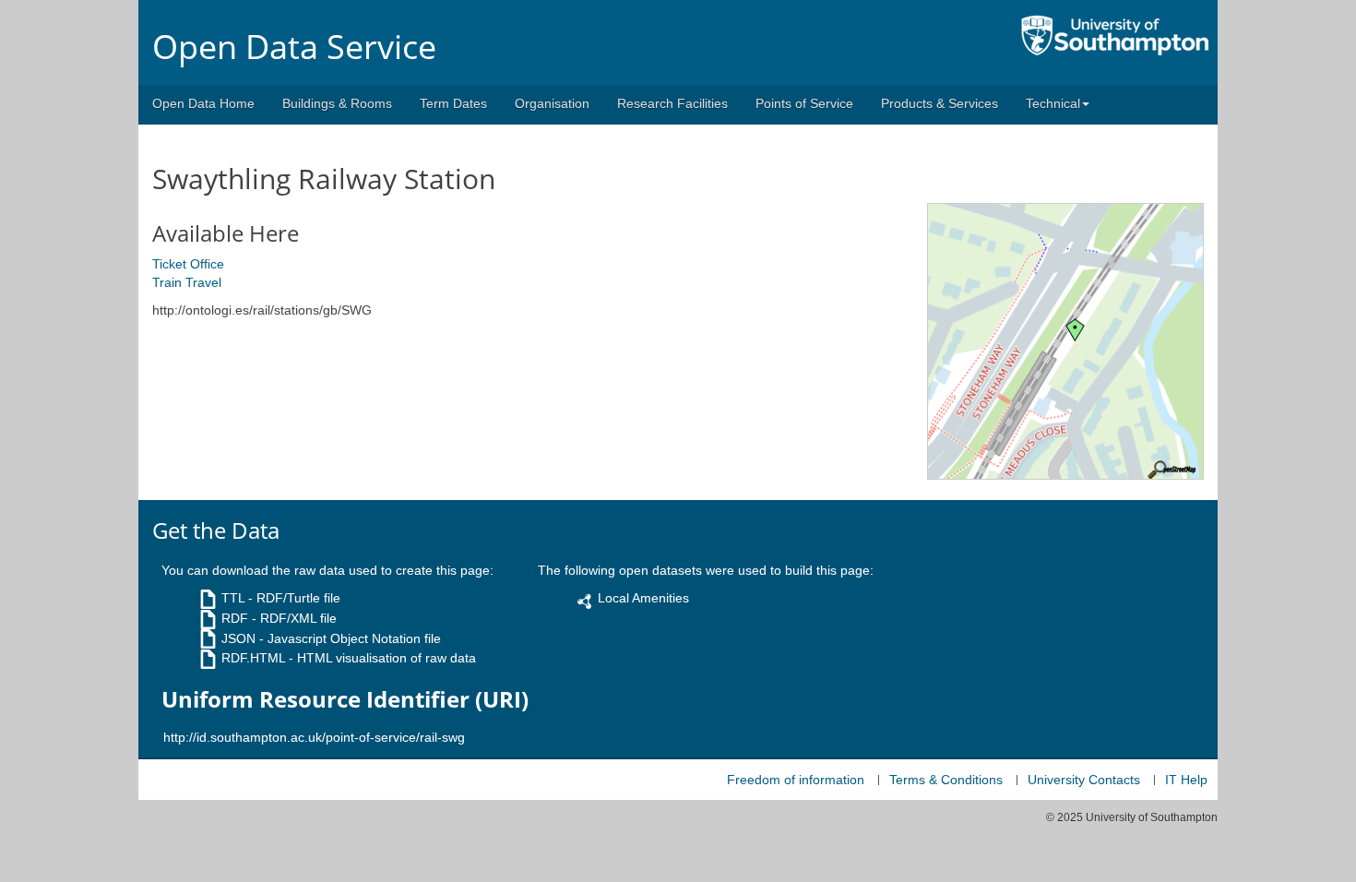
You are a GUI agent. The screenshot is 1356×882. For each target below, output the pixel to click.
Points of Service (804, 103)
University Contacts (1084, 779)
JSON (238, 638)
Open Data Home (203, 103)
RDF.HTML (253, 657)
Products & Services (939, 103)
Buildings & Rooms (337, 103)
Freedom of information (795, 779)
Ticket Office (188, 263)
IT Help (1186, 779)
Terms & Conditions (946, 779)
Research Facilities (672, 103)
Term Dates (453, 103)
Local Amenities (643, 597)
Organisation (552, 103)
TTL (232, 597)
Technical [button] (1053, 103)
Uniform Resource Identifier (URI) (345, 699)
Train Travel (186, 282)
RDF (234, 618)
